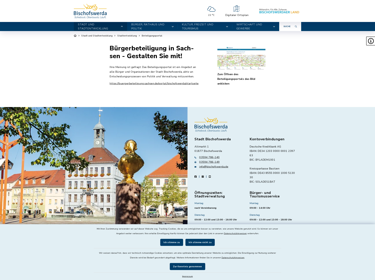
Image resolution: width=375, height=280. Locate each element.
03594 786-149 (209, 162)
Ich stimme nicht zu (200, 242)
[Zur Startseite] (75, 35)
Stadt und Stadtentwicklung (96, 35)
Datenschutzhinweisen (235, 233)
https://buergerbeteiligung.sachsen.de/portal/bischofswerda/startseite (154, 83)
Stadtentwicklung (127, 35)
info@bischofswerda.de (213, 166)
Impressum (187, 276)
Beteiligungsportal (152, 35)
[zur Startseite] (90, 11)
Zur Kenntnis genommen (187, 266)
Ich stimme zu (171, 242)
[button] (370, 41)
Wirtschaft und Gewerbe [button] (249, 26)
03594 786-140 (209, 157)
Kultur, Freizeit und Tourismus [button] (197, 26)
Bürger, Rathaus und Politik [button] (148, 26)
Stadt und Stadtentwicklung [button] (93, 26)
